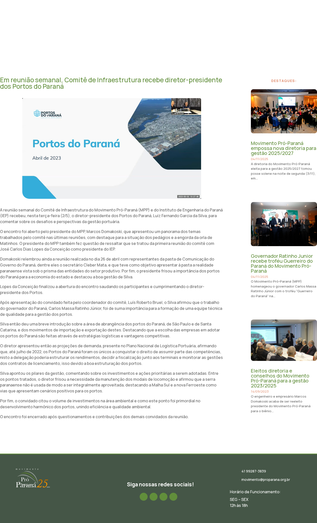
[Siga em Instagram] (154, 497)
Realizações (196, 18)
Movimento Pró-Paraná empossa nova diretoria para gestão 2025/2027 (283, 148)
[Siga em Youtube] (173, 497)
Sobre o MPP (105, 18)
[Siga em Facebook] (144, 497)
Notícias (152, 18)
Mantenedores (250, 18)
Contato (277, 18)
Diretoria (130, 18)
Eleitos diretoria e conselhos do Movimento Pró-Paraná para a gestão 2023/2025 (280, 378)
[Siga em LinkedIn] (163, 497)
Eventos (172, 18)
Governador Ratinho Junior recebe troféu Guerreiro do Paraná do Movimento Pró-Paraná (282, 263)
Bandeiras (222, 18)
